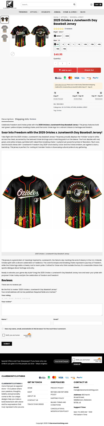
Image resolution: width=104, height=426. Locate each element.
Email (56, 319)
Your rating (6, 295)
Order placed (58, 99)
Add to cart (67, 70)
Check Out (89, 70)
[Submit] (74, 4)
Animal (57, 12)
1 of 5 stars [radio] (2, 298)
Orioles (59, 110)
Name (4, 319)
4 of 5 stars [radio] (17, 298)
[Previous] (13, 36)
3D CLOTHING (66, 107)
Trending (23, 12)
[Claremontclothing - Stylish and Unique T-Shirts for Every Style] (10, 5)
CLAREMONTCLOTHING (11, 383)
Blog (83, 12)
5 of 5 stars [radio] (26, 298)
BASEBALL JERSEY (76, 17)
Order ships (78, 99)
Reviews (33, 119)
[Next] (47, 36)
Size (55, 40)
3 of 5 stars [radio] (11, 298)
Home (56, 17)
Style (56, 32)
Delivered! (98, 99)
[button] (98, 4)
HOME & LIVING (69, 12)
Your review (7, 302)
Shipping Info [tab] (22, 119)
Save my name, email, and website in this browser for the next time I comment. (35, 329)
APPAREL (64, 17)
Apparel (33, 12)
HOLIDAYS (45, 12)
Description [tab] (8, 119)
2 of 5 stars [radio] (6, 298)
